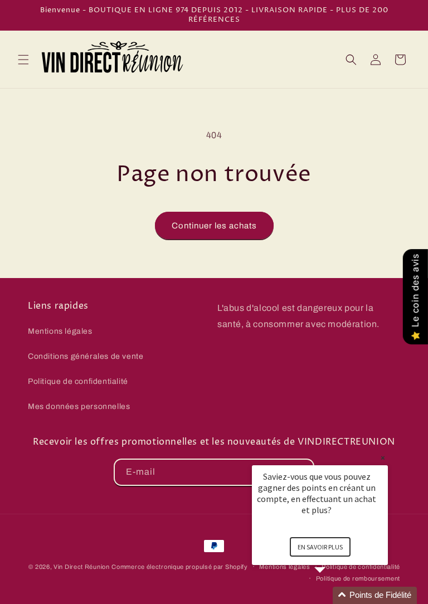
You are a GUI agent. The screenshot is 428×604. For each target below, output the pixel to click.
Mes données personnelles (79, 406)
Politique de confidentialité (78, 381)
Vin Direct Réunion (82, 566)
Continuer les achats (214, 225)
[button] (23, 59)
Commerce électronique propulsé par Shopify (179, 566)
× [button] (383, 457)
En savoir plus (320, 547)
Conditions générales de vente (85, 356)
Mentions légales (60, 331)
